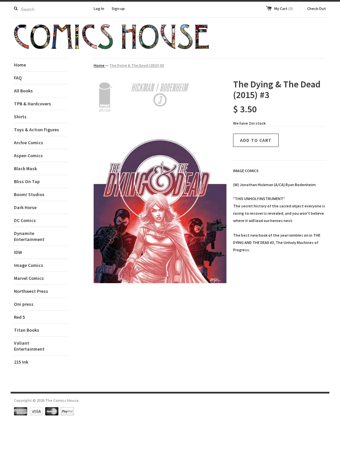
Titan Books (26, 330)
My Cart (283, 8)
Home (20, 65)
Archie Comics (28, 143)
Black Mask (25, 168)
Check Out (316, 8)
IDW (18, 252)
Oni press (24, 304)
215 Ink (21, 362)
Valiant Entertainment (29, 346)
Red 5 (19, 317)
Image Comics (28, 265)
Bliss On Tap (27, 181)
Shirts (20, 117)
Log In (99, 8)
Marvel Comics (29, 278)
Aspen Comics (28, 156)
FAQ (18, 78)
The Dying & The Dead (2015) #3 (136, 65)
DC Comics (25, 220)
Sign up (118, 8)
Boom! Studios (29, 194)
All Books (23, 91)
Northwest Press (31, 291)
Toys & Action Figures (36, 130)
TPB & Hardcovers (32, 104)
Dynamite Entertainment (29, 236)
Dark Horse (25, 207)
